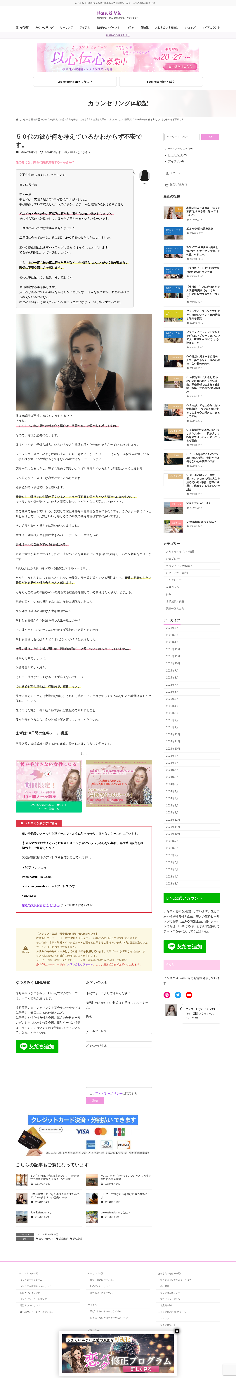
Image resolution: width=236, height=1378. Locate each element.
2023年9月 (172, 841)
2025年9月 (172, 670)
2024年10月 (173, 749)
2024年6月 (172, 777)
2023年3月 (172, 883)
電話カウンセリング (30, 1305)
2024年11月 (173, 742)
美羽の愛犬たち (175, 608)
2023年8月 (172, 848)
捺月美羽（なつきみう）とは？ (175, 1280)
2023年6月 (172, 862)
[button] (49, 807)
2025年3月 (172, 713)
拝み (168, 594)
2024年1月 (172, 812)
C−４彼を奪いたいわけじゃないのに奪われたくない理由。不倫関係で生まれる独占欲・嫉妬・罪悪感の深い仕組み (203, 384)
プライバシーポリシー (107, 1093)
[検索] (210, 137)
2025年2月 (172, 720)
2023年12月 (173, 820)
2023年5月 (172, 869)
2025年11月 (173, 656)
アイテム (92, 1305)
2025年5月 (172, 699)
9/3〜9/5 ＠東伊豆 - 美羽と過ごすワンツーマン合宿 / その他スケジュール (203, 251)
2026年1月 (172, 642)
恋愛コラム (172, 587)
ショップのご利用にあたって (172, 1312)
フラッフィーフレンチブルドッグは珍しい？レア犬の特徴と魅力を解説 (203, 315)
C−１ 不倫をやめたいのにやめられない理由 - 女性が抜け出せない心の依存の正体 (202, 458)
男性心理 (77, 1239)
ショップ (164, 1318)
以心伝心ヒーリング (100, 1286)
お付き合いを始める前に (170, 1273)
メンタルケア (174, 580)
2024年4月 (172, 791)
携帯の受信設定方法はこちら (41, 905)
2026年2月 (172, 635)
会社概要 (164, 1286)
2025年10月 (173, 663)
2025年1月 (172, 727)
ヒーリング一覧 (95, 1273)
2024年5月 (172, 784)
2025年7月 (172, 685)
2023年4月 (172, 876)
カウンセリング (47, 1239)
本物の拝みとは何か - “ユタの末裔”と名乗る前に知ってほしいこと (203, 211)
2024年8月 (172, 763)
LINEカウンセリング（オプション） (38, 1312)
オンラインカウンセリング (33, 1299)
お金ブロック (174, 559)
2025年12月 (173, 649)
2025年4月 (172, 706)
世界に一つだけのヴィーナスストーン (109, 1318)
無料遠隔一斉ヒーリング (102, 1293)
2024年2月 (172, 805)
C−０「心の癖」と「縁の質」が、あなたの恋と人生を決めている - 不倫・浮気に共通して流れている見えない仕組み (203, 482)
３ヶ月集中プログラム (31, 1280)
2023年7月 (172, 855)
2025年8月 (172, 677)
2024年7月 (172, 770)
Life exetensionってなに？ (75, 81)
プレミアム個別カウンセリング (35, 1286)
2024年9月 (172, 756)
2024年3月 (172, 798)
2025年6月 (172, 692)
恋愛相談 (63, 1239)
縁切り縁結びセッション (102, 1280)
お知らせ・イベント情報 (180, 551)
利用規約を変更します (118, 35)
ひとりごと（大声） (177, 573)
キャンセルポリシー (170, 1293)
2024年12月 (173, 734)
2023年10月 (173, 834)
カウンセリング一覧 (28, 1273)
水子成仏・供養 (175, 601)
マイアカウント (168, 1325)
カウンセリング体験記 (47, 1234)
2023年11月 (173, 827)
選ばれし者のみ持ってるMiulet (105, 1311)
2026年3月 (172, 628)
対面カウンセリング (30, 1293)
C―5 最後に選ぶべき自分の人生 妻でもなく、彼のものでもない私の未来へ (203, 360)
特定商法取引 (166, 1305)
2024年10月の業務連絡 (199, 229)
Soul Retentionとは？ (161, 81)
